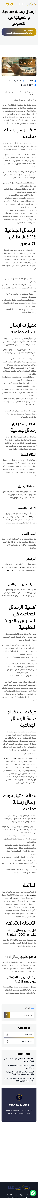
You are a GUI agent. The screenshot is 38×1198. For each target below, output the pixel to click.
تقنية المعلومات (18, 567)
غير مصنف (27, 1035)
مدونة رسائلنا (26, 1041)
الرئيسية (30, 31)
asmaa (30, 81)
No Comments (27, 85)
